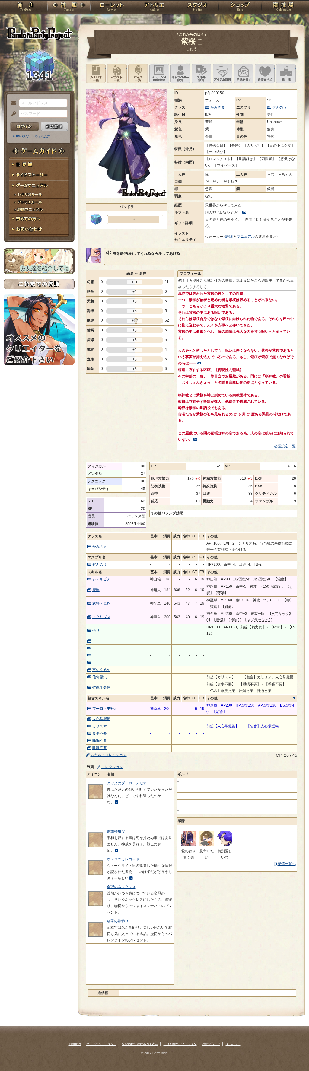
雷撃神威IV (116, 831)
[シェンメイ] (224, 845)
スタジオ (197, 7)
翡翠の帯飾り (118, 921)
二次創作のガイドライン (180, 1044)
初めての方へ (39, 219)
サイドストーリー (39, 175)
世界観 (39, 164)
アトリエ (154, 7)
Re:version (233, 1044)
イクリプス (101, 617)
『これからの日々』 (191, 34)
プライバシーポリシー (101, 1044)
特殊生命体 (101, 687)
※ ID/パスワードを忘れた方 (31, 136)
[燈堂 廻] (206, 845)
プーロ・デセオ (105, 709)
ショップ (240, 7)
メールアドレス (12, 103)
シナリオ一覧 (96, 73)
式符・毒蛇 (101, 603)
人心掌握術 (101, 719)
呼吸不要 (99, 748)
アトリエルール (39, 202)
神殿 (68, 7)
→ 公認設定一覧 (282, 446)
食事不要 (99, 733)
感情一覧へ (287, 864)
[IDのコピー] (200, 41)
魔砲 (96, 590)
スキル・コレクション (109, 755)
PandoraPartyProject (39, 33)
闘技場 (283, 7)
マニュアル (246, 236)
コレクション (112, 767)
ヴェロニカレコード (123, 859)
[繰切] (188, 845)
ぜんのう (279, 107)
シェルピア (101, 579)
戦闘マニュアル (39, 210)
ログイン (24, 126)
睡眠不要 (99, 741)
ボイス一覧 (138, 73)
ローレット (111, 7)
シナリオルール (39, 195)
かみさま (217, 107)
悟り (96, 630)
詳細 (229, 236)
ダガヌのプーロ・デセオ (127, 783)
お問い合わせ (39, 229)
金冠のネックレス (121, 887)
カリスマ (99, 726)
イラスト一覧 (117, 73)
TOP (25, 7)
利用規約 (75, 1044)
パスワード (12, 114)
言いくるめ (101, 670)
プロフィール (190, 274)
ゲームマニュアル (39, 185)
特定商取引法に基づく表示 (140, 1044)
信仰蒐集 (99, 677)
